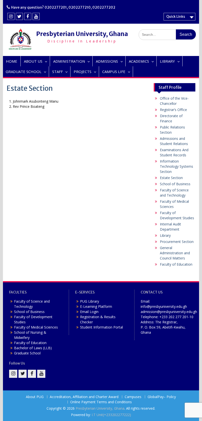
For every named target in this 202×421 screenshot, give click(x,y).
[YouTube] (36, 16)
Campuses (133, 397)
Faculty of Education (176, 264)
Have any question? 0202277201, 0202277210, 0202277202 (63, 7)
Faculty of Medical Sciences (36, 327)
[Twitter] (19, 16)
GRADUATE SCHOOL (23, 71)
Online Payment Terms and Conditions (101, 402)
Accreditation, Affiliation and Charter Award (84, 397)
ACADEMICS (139, 61)
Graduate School (27, 353)
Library (165, 235)
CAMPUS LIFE (113, 71)
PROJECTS (82, 71)
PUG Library (89, 301)
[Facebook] (27, 16)
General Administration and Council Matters (175, 252)
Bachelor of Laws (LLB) (33, 348)
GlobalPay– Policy (162, 397)
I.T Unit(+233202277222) (111, 414)
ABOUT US (33, 61)
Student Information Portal (101, 327)
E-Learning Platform (96, 306)
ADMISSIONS (107, 61)
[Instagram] (11, 16)
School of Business (175, 184)
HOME (11, 61)
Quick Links (175, 16)
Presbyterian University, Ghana (82, 34)
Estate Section (171, 177)
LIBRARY (167, 61)
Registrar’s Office (173, 109)
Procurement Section (177, 241)
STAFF (57, 71)
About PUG (35, 397)
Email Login (89, 311)
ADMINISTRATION (69, 61)
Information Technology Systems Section (176, 166)
